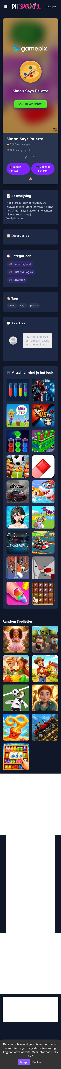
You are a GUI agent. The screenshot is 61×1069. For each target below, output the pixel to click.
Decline (36, 1062)
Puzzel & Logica (21, 272)
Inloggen (51, 6)
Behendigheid (20, 264)
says (22, 305)
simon (11, 305)
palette (34, 305)
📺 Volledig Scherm (43, 168)
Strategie (17, 280)
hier (30, 1056)
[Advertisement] (30, 804)
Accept (24, 1062)
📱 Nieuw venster (15, 168)
